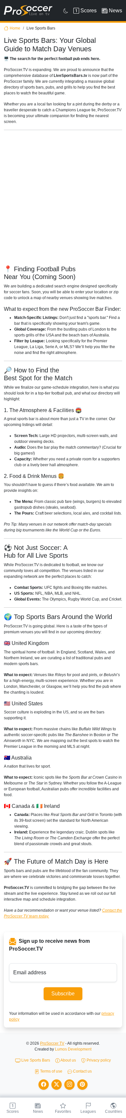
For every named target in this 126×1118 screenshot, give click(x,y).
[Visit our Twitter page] (56, 1084)
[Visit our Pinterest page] (82, 1084)
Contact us (82, 1071)
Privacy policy (98, 1060)
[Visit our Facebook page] (43, 1084)
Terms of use (50, 1071)
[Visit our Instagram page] (69, 1084)
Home (15, 28)
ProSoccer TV (52, 1043)
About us (68, 1060)
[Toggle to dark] (65, 11)
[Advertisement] (63, 198)
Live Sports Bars (35, 1060)
